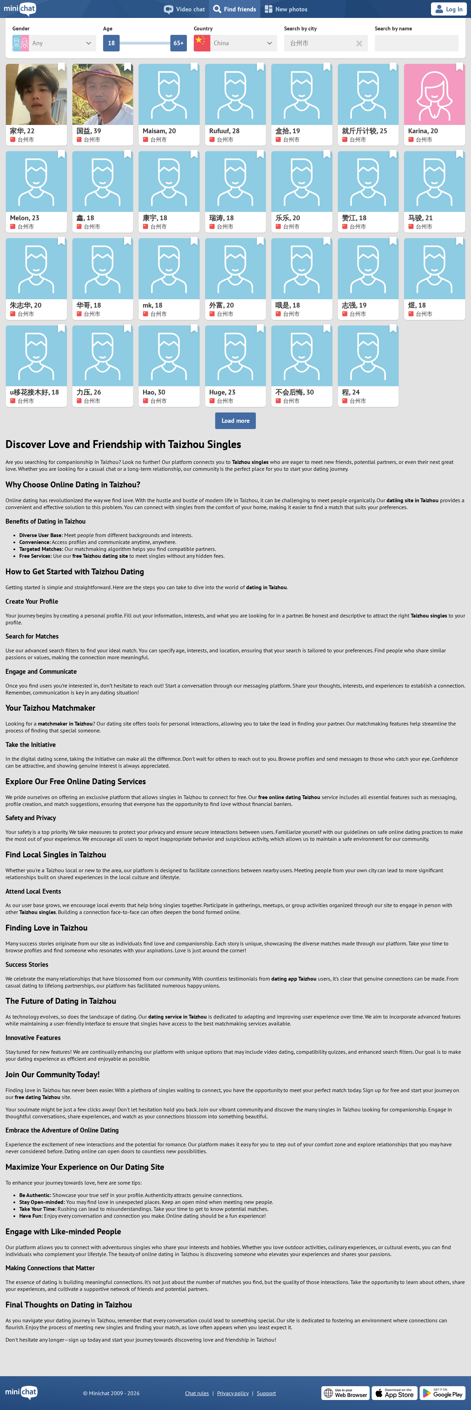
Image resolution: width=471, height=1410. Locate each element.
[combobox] (291, 43)
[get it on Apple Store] (395, 1393)
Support (266, 1393)
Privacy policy (233, 1393)
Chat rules (197, 1393)
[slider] (111, 43)
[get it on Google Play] (442, 1393)
